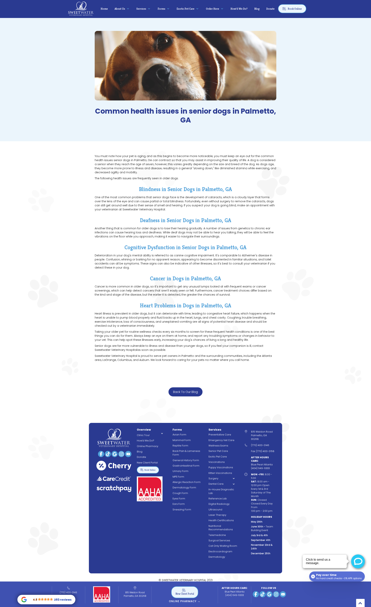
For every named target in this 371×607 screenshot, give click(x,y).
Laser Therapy (217, 515)
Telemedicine (217, 535)
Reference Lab (217, 498)
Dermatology (216, 557)
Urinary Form (180, 471)
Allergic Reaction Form (187, 482)
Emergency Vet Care (221, 440)
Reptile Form (180, 445)
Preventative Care (219, 434)
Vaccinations (216, 462)
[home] (80, 9)
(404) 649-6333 (234, 595)
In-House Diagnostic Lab (221, 491)
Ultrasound (215, 509)
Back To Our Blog (185, 392)
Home (104, 8)
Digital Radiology (219, 504)
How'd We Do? (145, 440)
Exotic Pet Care (217, 456)
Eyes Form (179, 498)
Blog (257, 8)
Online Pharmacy (147, 446)
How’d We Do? (239, 8)
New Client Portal (147, 462)
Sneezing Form (182, 509)
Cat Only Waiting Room (222, 545)
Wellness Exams (218, 445)
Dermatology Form (184, 487)
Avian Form (179, 434)
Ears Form (179, 504)
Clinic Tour (143, 435)
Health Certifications (221, 520)
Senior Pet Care (218, 451)
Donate (270, 8)
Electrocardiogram (220, 551)
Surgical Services (219, 540)
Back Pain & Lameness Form (186, 452)
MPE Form (178, 476)
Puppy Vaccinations (220, 467)
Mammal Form (182, 440)
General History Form (186, 460)
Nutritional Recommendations (220, 527)
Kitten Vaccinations (220, 473)
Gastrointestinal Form (186, 465)
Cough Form (180, 493)
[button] (122, 8)
